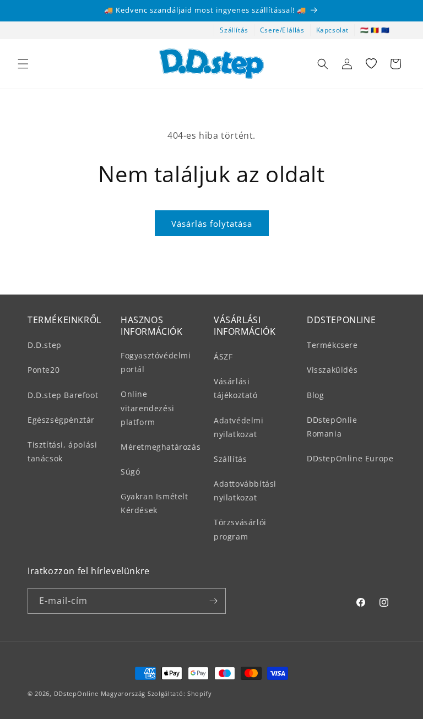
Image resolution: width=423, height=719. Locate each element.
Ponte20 (43, 369)
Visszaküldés (332, 369)
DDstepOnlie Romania (332, 427)
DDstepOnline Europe (350, 458)
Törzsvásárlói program (240, 529)
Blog (315, 395)
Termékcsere (332, 345)
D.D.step (45, 345)
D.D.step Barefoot (63, 395)
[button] (23, 64)
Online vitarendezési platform (148, 408)
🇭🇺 (364, 30)
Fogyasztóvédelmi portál (156, 362)
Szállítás (234, 30)
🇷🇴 (375, 30)
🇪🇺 (385, 30)
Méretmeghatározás (160, 447)
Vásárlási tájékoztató (236, 388)
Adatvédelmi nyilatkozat (239, 427)
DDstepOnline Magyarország (101, 693)
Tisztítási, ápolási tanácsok (62, 451)
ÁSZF (223, 356)
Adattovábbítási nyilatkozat (245, 490)
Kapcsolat (332, 30)
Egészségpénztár (61, 420)
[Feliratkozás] (213, 601)
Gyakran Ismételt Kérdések (154, 503)
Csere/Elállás (282, 30)
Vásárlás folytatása (211, 223)
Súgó (130, 471)
